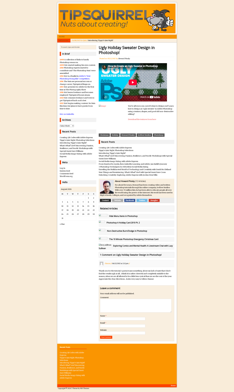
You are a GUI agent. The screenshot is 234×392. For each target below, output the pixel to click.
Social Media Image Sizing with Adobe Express (118, 161)
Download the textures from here (142, 119)
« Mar (62, 224)
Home (62, 37)
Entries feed (65, 171)
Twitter (142, 200)
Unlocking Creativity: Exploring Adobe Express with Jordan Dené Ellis (128, 175)
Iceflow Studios (144, 135)
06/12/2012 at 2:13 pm (120, 263)
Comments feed (66, 174)
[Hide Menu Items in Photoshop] (103, 217)
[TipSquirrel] (117, 18)
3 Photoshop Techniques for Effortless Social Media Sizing (123, 167)
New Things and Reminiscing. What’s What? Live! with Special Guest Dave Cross (132, 172)
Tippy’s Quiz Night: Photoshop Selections (116, 150)
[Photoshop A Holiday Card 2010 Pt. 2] (102, 225)
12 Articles (140, 181)
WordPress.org (66, 176)
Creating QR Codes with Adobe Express (115, 148)
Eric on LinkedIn (67, 114)
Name (102, 316)
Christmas (104, 135)
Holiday (115, 135)
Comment (104, 297)
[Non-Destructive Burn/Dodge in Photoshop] (102, 234)
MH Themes (84, 388)
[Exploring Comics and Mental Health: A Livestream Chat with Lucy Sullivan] (105, 245)
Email (102, 323)
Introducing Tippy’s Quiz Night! (92, 40)
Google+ (154, 200)
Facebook (130, 200)
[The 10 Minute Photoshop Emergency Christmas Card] (103, 240)
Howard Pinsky (124, 59)
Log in (62, 168)
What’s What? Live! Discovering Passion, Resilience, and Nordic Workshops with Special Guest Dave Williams (76, 148)
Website (117, 200)
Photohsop (158, 135)
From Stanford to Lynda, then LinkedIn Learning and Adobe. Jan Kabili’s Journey (133, 164)
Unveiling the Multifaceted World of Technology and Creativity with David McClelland (135, 169)
